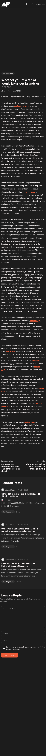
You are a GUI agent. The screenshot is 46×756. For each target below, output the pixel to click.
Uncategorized (8, 73)
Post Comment (10, 655)
